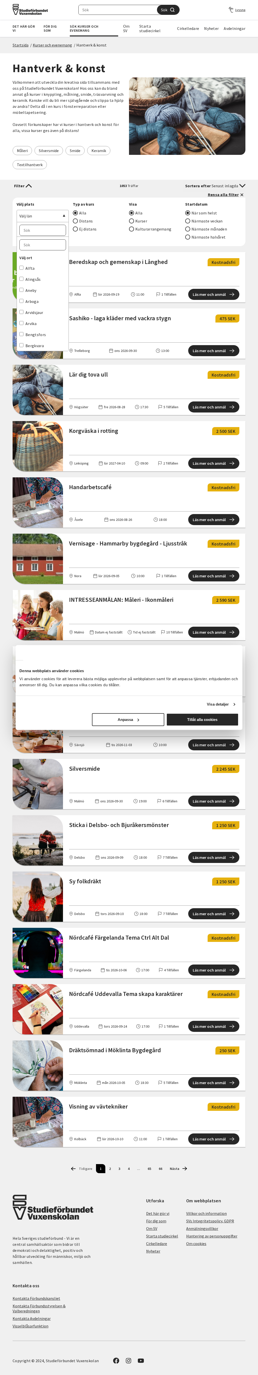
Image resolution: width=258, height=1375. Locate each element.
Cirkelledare (188, 28)
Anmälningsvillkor (202, 1228)
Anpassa (125, 719)
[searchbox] (118, 10)
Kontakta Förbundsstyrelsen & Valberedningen (39, 1308)
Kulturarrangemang (153, 229)
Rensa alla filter (223, 194)
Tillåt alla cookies (202, 719)
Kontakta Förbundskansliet (36, 1298)
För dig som (50, 28)
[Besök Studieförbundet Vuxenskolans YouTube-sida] (141, 1362)
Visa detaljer (218, 704)
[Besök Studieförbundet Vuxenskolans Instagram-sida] (128, 1362)
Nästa (174, 1168)
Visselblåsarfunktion (30, 1325)
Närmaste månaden (209, 229)
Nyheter (211, 28)
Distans (86, 220)
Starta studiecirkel (149, 28)
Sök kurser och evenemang (84, 28)
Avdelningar (234, 28)
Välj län (25, 215)
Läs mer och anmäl (209, 294)
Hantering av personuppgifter (211, 1236)
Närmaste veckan (207, 220)
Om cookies (196, 1243)
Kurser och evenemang (52, 45)
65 (149, 1168)
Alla (82, 212)
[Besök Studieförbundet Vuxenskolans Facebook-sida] (116, 1362)
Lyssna (240, 10)
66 (160, 1168)
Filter (19, 185)
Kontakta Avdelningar (32, 1318)
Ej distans (87, 229)
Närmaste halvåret (208, 237)
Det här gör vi (24, 28)
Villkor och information (206, 1213)
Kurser (141, 220)
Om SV (126, 28)
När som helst (204, 212)
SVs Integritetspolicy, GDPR (210, 1220)
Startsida (20, 45)
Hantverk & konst (91, 45)
